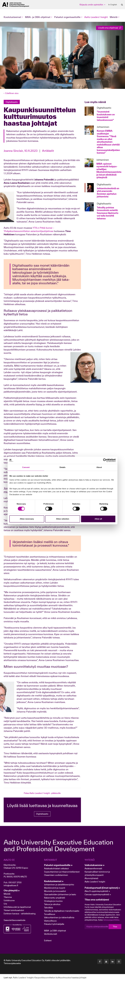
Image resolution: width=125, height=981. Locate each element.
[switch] (48, 509)
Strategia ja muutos (53, 901)
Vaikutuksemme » (94, 865)
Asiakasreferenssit (93, 868)
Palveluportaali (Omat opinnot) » (102, 887)
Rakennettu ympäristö (54, 898)
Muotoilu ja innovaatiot (55, 891)
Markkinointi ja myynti (54, 888)
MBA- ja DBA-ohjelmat (55, 930)
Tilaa (115, 927)
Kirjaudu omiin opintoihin (92, 4)
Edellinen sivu (12, 93)
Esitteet (48, 940)
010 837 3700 (14, 882)
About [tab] (99, 467)
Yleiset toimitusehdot (14, 910)
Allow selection (62, 519)
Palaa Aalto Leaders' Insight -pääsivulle (42, 793)
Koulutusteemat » (53, 881)
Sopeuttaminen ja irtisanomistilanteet (62, 872)
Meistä (7, 894)
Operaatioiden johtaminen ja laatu (60, 894)
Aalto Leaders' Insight (96, 17)
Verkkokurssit (50, 934)
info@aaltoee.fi (11, 885)
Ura (5, 904)
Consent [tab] (26, 467)
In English (112, 4)
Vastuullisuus (50, 921)
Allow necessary (27, 519)
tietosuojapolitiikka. (111, 920)
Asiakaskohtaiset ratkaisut (56, 868)
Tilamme (8, 897)
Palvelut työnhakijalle (54, 924)
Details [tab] (63, 467)
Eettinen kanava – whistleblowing (20, 913)
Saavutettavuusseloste (14, 920)
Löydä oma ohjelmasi (108, 28)
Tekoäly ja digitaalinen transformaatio (61, 911)
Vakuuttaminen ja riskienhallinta (59, 917)
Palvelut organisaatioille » (58, 865)
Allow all (98, 519)
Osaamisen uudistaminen (56, 875)
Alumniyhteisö (91, 878)
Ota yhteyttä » (12, 890)
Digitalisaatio (42, 814)
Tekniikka (48, 907)
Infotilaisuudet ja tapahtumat (17, 907)
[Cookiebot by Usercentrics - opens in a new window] (105, 460)
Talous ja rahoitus (52, 904)
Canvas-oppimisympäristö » (98, 894)
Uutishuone (9, 900)
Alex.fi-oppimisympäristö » (97, 891)
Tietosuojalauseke (12, 963)
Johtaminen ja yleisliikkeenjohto (59, 884)
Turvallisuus (49, 914)
